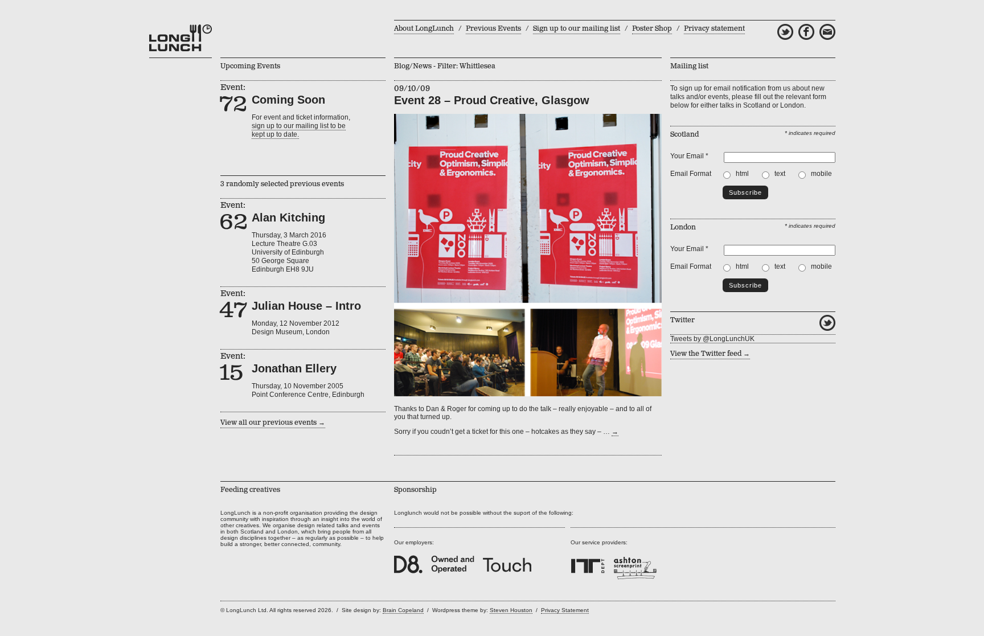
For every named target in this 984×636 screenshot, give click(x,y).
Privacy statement (714, 29)
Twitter (827, 323)
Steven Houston (511, 610)
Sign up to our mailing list (576, 29)
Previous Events (493, 29)
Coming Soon (288, 99)
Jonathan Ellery (294, 368)
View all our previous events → (272, 423)
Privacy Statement (565, 610)
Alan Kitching (288, 217)
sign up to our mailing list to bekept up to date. (299, 130)
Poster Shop (652, 29)
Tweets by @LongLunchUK (712, 339)
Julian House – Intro (306, 305)
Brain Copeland (403, 610)
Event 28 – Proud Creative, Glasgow (491, 100)
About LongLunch (424, 29)
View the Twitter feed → (710, 354)
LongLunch (180, 38)
